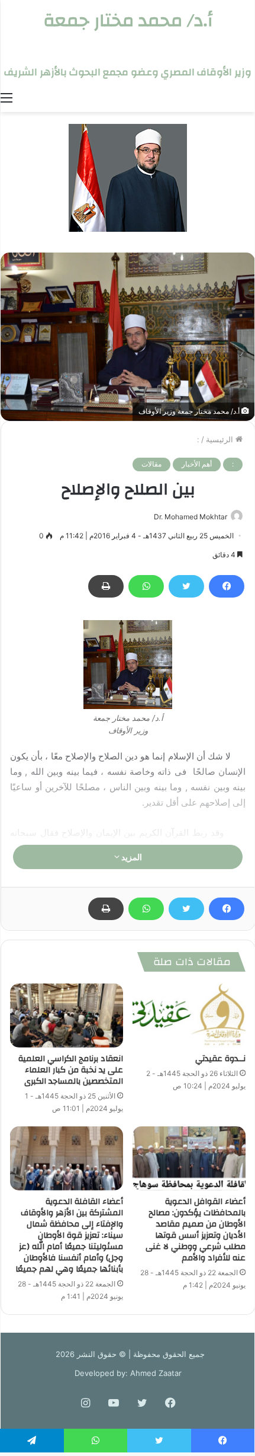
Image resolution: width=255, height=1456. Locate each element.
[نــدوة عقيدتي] (189, 1016)
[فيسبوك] (226, 586)
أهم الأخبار (197, 463)
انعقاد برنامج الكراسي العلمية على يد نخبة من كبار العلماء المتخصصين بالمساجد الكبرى (70, 1070)
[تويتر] (186, 586)
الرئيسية (220, 439)
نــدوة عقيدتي (220, 1059)
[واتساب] (146, 586)
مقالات (151, 463)
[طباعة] (106, 586)
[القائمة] (6, 97)
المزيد (131, 857)
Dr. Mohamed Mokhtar (190, 516)
